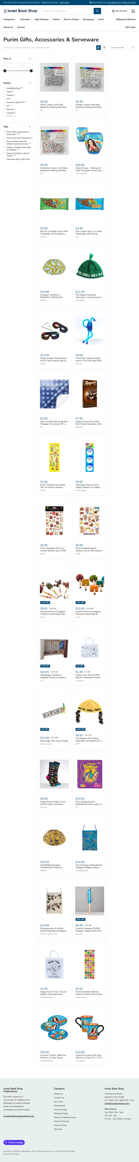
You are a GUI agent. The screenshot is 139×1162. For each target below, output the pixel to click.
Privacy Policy (60, 1125)
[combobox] (67, 11)
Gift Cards (130, 27)
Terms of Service (61, 1121)
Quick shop (54, 94)
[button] (98, 47)
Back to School (71, 19)
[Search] (97, 11)
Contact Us (59, 1097)
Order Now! (64, 2)
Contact (21, 27)
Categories (9, 19)
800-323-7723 (129, 2)
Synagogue (88, 19)
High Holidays (41, 19)
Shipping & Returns (126, 19)
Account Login (60, 1109)
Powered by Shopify (11, 1154)
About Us (8, 27)
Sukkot (56, 19)
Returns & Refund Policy (65, 1117)
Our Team (58, 1101)
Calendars (25, 19)
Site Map (58, 1129)
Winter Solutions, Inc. (46, 1151)
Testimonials (59, 1105)
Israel (101, 19)
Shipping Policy (61, 1113)
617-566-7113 (114, 2)
